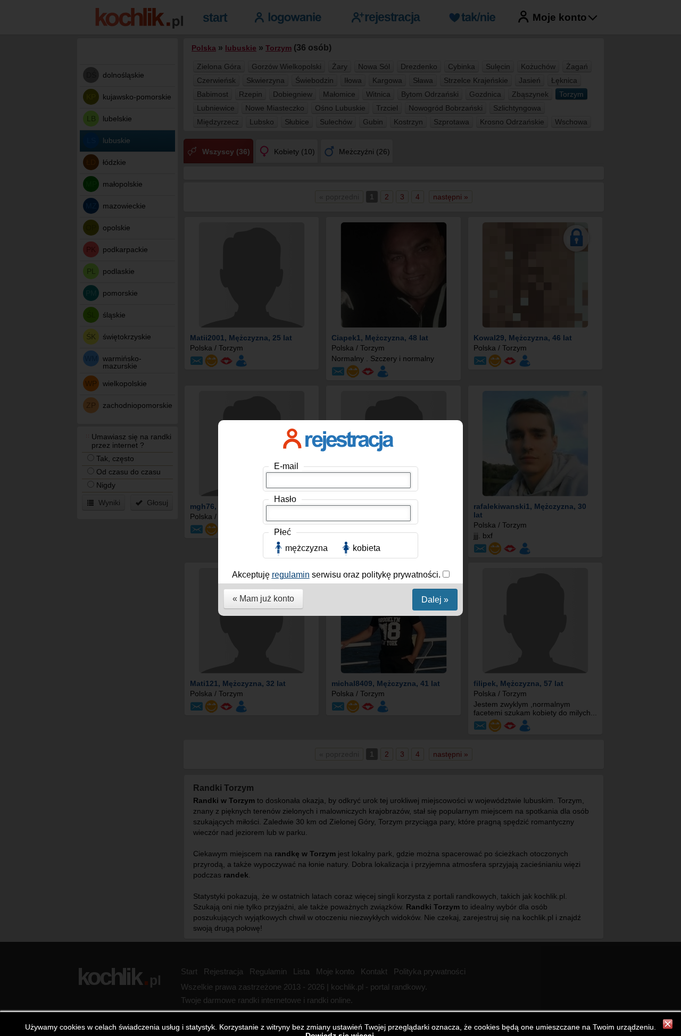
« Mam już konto (263, 598)
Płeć (282, 532)
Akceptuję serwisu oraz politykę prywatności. (337, 574)
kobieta (366, 548)
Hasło (285, 499)
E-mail (286, 466)
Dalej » (435, 599)
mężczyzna (306, 548)
